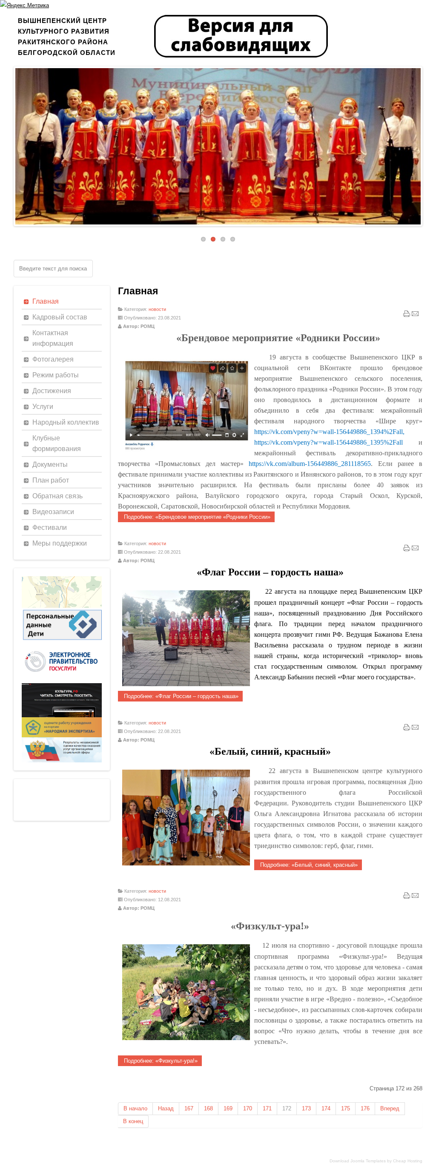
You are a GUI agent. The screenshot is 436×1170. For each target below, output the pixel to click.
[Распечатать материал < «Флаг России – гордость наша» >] (406, 550)
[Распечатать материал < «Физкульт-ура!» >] (406, 897)
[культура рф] (62, 715)
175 (345, 1108)
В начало (135, 1108)
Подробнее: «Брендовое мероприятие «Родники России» (196, 517)
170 (247, 1108)
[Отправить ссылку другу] (415, 316)
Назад (166, 1108)
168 (208, 1108)
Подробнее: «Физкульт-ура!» (160, 1061)
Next (427, 144)
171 (267, 1108)
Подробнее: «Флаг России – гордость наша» (180, 696)
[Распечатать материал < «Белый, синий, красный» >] (406, 729)
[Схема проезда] (62, 606)
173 (306, 1108)
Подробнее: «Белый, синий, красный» (308, 865)
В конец (133, 1121)
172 (286, 1108)
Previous (9, 144)
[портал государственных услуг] (62, 681)
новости (157, 309)
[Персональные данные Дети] (62, 640)
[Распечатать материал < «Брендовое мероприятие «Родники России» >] (406, 316)
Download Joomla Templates (358, 1161)
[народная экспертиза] (62, 735)
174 (325, 1108)
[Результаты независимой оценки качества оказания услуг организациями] (62, 760)
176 (365, 1108)
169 (228, 1108)
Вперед (389, 1108)
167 (188, 1108)
